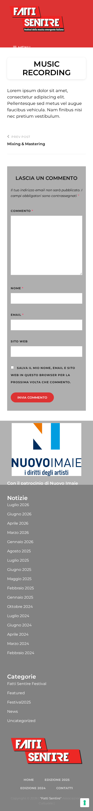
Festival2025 (19, 702)
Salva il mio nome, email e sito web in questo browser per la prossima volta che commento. (43, 375)
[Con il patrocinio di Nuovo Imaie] (46, 449)
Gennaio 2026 (20, 542)
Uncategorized (21, 720)
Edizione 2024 (33, 788)
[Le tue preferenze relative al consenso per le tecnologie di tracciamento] (84, 802)
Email (17, 315)
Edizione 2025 (57, 780)
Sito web (19, 341)
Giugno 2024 (19, 625)
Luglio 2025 (18, 560)
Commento (22, 211)
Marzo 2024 (18, 643)
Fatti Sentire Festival (26, 683)
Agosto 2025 (19, 551)
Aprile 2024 (18, 634)
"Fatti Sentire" (51, 798)
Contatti (64, 788)
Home (29, 780)
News (12, 711)
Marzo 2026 (18, 532)
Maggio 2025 (19, 579)
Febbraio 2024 (20, 653)
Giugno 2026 (19, 514)
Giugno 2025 (19, 569)
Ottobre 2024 (20, 606)
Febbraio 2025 (20, 588)
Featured (16, 693)
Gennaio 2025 (20, 597)
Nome (17, 288)
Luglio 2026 (18, 505)
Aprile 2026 (17, 523)
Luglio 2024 (18, 616)
